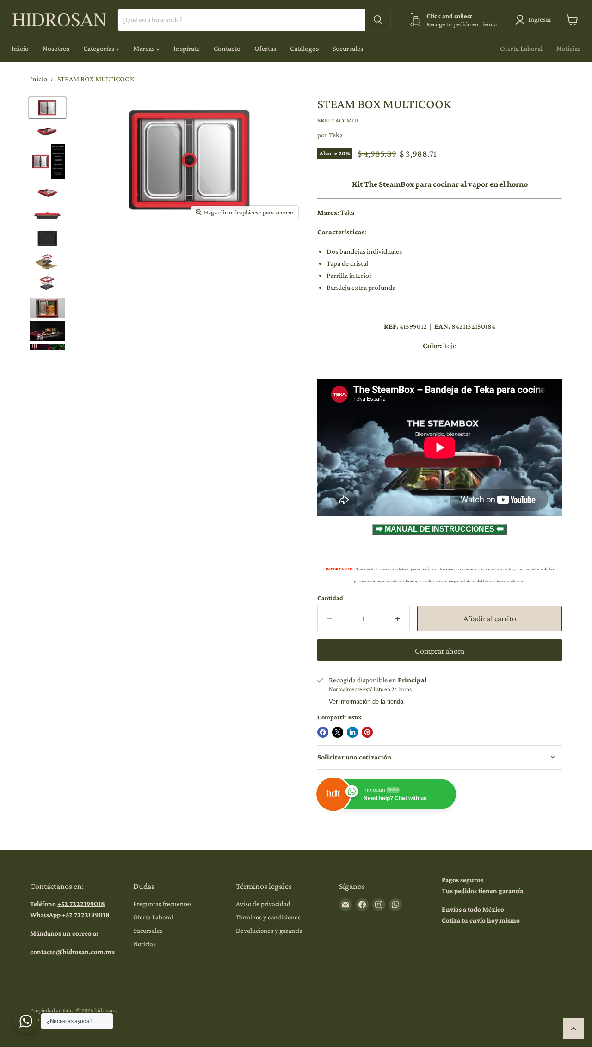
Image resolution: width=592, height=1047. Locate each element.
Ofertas (265, 48)
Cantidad (330, 597)
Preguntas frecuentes (162, 903)
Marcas (144, 48)
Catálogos (304, 48)
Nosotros (56, 48)
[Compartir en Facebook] (322, 732)
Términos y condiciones (268, 917)
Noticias (568, 48)
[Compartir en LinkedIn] (352, 732)
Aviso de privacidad (263, 903)
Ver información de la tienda (366, 701)
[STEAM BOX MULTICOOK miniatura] (47, 107)
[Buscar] (377, 20)
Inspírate (186, 48)
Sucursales (348, 48)
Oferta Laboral (521, 48)
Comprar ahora (439, 650)
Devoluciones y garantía (269, 930)
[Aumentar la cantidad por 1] (398, 618)
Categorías (99, 48)
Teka (336, 135)
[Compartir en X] (337, 732)
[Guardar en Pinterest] (367, 732)
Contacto (227, 48)
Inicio (20, 48)
